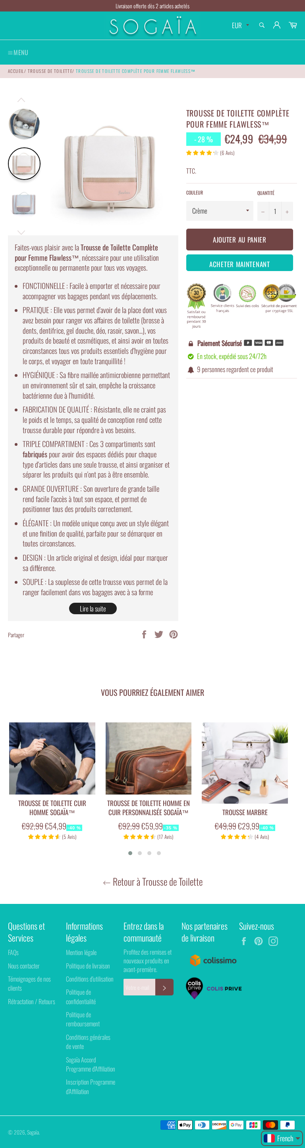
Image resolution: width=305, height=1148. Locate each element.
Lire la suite (93, 608)
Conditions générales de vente (88, 1041)
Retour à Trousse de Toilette (157, 881)
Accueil (16, 71)
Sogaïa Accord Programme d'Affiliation (90, 1064)
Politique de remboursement (83, 1019)
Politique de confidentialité (81, 996)
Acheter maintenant (239, 264)
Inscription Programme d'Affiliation (90, 1086)
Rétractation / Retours (31, 1001)
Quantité (265, 193)
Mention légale (81, 952)
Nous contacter (24, 965)
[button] (130, 853)
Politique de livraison (88, 965)
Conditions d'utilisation (90, 979)
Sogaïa (33, 1132)
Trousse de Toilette (50, 71)
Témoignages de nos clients (29, 983)
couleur (194, 192)
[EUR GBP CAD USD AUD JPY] (239, 25)
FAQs (13, 952)
